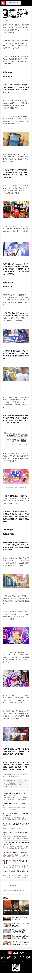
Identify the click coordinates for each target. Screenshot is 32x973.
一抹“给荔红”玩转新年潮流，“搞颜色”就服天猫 (15, 872)
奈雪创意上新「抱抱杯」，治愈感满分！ (15, 853)
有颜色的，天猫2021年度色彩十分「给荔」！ (15, 862)
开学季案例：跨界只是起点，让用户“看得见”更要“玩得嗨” (15, 794)
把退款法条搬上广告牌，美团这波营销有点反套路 (20, 937)
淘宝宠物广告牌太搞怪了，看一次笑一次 (20, 918)
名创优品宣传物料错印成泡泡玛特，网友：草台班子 (20, 943)
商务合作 (28, 957)
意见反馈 (9, 957)
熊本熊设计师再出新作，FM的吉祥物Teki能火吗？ (16, 843)
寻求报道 (22, 957)
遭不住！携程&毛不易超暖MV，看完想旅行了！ (16, 825)
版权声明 (15, 957)
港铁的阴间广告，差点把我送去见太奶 (20, 925)
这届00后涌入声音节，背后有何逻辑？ (15, 804)
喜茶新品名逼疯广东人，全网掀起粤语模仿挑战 (20, 931)
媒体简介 (3, 957)
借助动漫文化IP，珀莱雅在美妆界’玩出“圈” (15, 833)
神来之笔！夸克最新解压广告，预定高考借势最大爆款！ (15, 814)
